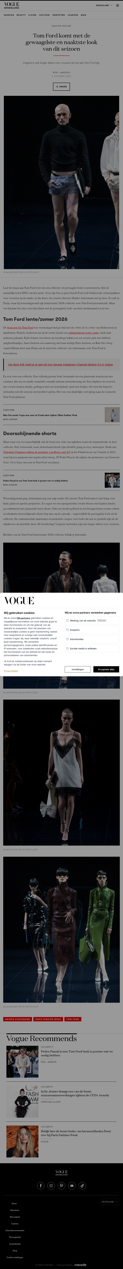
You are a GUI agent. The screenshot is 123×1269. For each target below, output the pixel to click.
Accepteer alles (106, 669)
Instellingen (78, 669)
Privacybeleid (11, 670)
